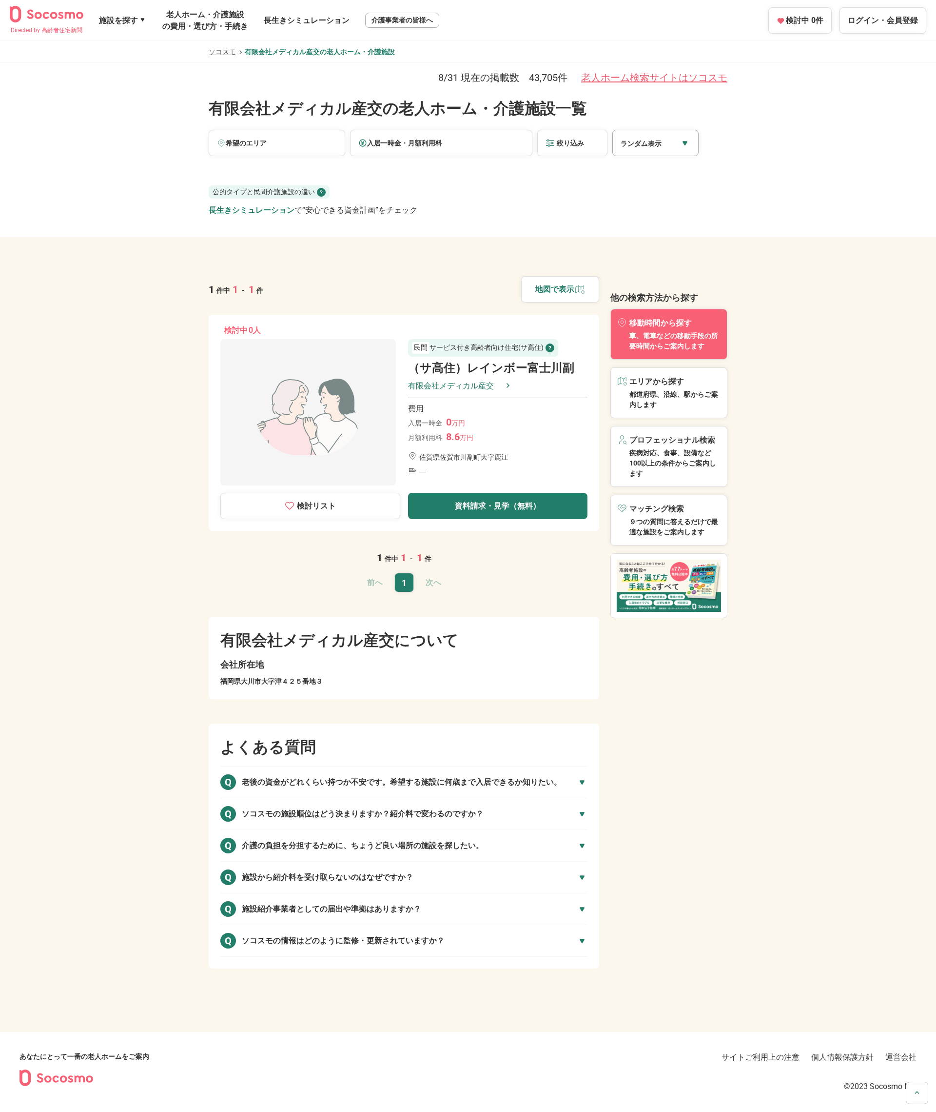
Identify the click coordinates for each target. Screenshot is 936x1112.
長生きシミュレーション (307, 20)
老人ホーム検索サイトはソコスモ (654, 77)
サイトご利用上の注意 (761, 1057)
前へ (375, 582)
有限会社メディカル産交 (451, 385)
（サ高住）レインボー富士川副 (491, 368)
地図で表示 (554, 289)
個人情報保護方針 (842, 1057)
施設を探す (118, 20)
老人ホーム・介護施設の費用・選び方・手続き (205, 20)
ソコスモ (222, 52)
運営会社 (900, 1057)
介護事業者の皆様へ (402, 20)
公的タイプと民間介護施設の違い (264, 192)
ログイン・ (883, 20)
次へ (433, 582)
